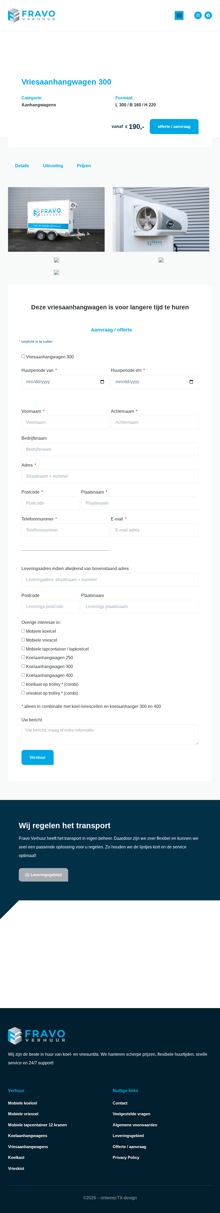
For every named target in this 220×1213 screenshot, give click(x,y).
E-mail (117, 519)
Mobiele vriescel (41, 640)
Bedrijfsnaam (34, 438)
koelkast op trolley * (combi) (52, 684)
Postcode (31, 492)
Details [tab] (22, 165)
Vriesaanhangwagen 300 (50, 357)
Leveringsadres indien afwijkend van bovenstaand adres (75, 568)
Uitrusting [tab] (53, 165)
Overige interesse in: (41, 622)
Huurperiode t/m (126, 370)
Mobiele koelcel (41, 631)
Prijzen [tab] (84, 165)
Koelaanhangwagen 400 (49, 675)
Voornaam (31, 411)
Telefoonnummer (37, 519)
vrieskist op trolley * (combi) (52, 693)
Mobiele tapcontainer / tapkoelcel (57, 648)
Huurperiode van (37, 370)
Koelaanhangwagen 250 (49, 657)
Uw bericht (31, 720)
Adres (27, 465)
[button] (179, 15)
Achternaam (123, 411)
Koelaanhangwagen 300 (49, 666)
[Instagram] (198, 15)
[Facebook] (208, 15)
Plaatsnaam (93, 492)
